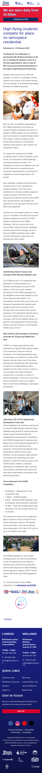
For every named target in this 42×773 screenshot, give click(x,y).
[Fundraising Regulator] (7, 766)
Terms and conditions (15, 729)
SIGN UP (21, 711)
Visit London (31, 3)
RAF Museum (5, 3)
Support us (6, 690)
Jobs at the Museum (29, 686)
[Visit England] (7, 759)
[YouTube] (24, 723)
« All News (7, 619)
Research (5, 686)
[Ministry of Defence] (21, 759)
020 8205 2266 (10, 657)
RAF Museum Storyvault (10, 682)
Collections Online (8, 678)
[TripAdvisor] (35, 759)
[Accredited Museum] (35, 752)
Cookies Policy (16, 732)
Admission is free (20, 19)
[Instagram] (17, 723)
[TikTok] (31, 723)
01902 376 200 (30, 660)
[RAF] (7, 752)
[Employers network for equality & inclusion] (35, 766)
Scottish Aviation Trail (30, 682)
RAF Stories (26, 678)
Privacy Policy (29, 729)
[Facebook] (10, 723)
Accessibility (27, 732)
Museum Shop (27, 690)
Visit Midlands (20, 3)
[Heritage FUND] (21, 753)
